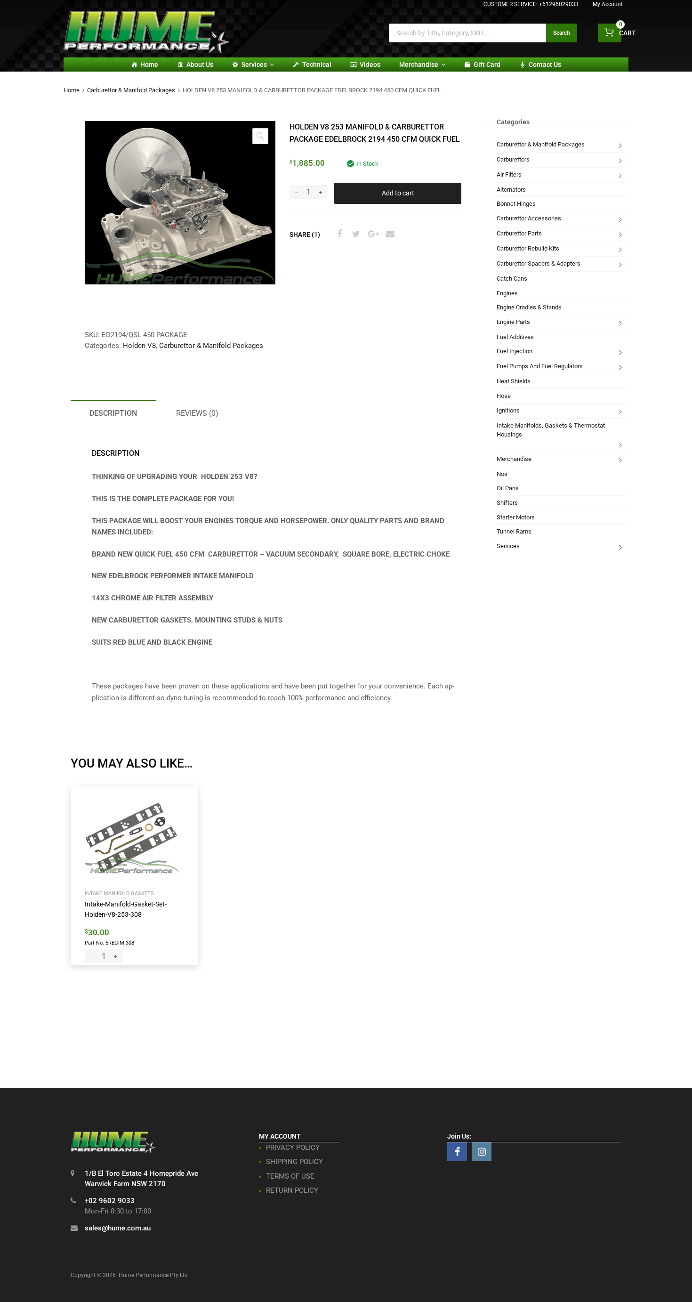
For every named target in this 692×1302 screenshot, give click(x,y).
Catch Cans (512, 278)
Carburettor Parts (519, 233)
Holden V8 (139, 345)
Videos (370, 64)
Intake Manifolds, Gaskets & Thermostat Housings (551, 430)
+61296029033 (559, 4)
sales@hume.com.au (118, 1228)
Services (254, 64)
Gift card (487, 64)
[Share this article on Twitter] (355, 234)
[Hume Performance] (146, 51)
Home (149, 64)
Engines (507, 293)
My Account (608, 4)
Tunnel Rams (514, 531)
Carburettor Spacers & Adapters (538, 263)
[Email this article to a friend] (389, 234)
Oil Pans (508, 488)
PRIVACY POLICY (293, 1147)
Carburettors (513, 159)
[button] (260, 136)
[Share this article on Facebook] (338, 234)
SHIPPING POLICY (294, 1161)
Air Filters (509, 174)
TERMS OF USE (290, 1176)
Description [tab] (113, 413)
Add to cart (398, 193)
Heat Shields (514, 381)
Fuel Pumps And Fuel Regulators (540, 366)
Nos (502, 473)
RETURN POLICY (292, 1190)
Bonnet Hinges (516, 203)
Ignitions (508, 410)
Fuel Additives (515, 336)
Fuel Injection (514, 351)
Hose (504, 395)
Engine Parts (513, 321)
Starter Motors (516, 517)
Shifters (507, 502)
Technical (316, 64)
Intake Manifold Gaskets (119, 893)
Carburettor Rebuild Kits (528, 248)
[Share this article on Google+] (372, 234)
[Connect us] (457, 1151)
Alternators (511, 189)
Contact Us (545, 64)
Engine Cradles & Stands (529, 307)
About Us (199, 64)
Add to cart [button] (106, 942)
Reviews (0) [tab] (197, 413)
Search (561, 33)
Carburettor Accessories (529, 218)
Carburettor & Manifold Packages (131, 90)
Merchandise (418, 64)
